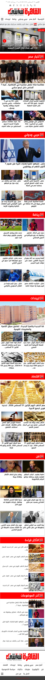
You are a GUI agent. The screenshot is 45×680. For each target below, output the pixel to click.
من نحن (18, 673)
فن (38, 456)
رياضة (14, 19)
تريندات (7, 19)
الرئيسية (41, 19)
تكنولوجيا (35, 669)
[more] (34, 5)
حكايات (19, 669)
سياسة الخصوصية (8, 669)
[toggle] (2, 19)
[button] (4, 41)
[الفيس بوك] (14, 5)
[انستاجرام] (20, 5)
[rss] (27, 5)
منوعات (27, 669)
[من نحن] (31, 5)
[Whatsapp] (24, 5)
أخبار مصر (32, 19)
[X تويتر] (17, 5)
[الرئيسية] (10, 5)
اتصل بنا (26, 673)
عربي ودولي (22, 19)
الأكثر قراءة (32, 540)
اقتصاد (35, 376)
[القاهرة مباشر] (24, 12)
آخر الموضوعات (30, 595)
